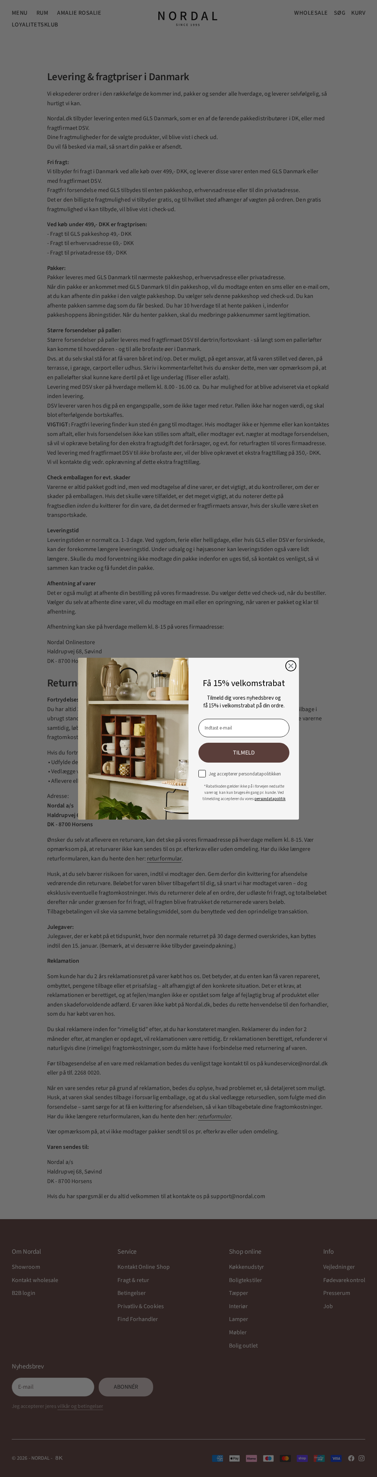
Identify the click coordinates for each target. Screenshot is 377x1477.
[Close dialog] (291, 666)
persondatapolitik (270, 799)
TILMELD (244, 753)
